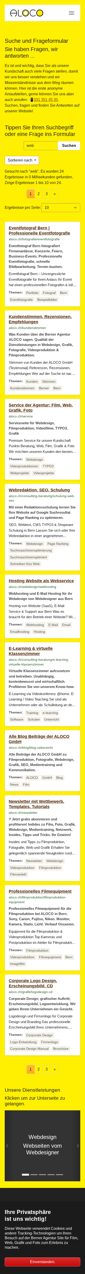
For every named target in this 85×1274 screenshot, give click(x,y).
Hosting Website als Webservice (41, 580)
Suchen (69, 146)
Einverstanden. (42, 1262)
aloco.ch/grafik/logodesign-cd (30, 992)
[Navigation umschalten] (72, 13)
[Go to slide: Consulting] (59, 1175)
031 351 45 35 (46, 100)
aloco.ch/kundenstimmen (27, 328)
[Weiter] (75, 1145)
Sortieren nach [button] (20, 160)
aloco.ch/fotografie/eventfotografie (34, 239)
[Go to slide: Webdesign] (25, 1175)
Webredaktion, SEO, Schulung (39, 490)
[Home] (26, 13)
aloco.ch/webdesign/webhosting (32, 587)
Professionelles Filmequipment (40, 891)
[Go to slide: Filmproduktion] (34, 1175)
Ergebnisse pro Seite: (23, 208)
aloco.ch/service (21, 416)
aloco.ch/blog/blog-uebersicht (31, 747)
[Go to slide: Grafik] (42, 1175)
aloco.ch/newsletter (23, 812)
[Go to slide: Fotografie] (51, 1175)
